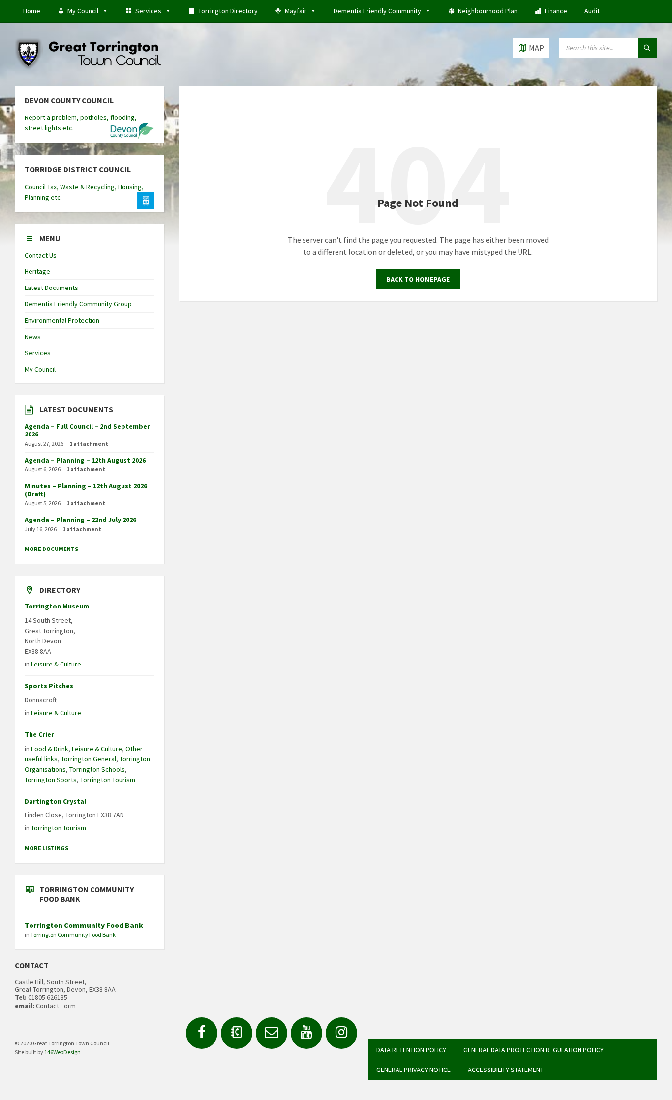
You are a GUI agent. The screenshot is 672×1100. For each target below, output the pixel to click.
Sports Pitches (49, 685)
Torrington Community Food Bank (84, 925)
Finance (556, 10)
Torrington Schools (97, 769)
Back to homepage (418, 279)
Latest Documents (51, 287)
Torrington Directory (228, 10)
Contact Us (41, 255)
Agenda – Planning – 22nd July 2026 (80, 519)
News (33, 336)
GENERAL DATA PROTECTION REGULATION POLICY (533, 1049)
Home (31, 10)
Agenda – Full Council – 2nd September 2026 (87, 430)
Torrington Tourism (107, 779)
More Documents (51, 548)
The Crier (39, 734)
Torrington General (88, 758)
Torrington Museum (57, 606)
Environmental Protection (62, 320)
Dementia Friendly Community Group (78, 303)
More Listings (46, 848)
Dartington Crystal (55, 801)
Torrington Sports (51, 779)
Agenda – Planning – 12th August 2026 (85, 460)
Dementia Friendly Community (377, 10)
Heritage (37, 271)
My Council (82, 10)
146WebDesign (62, 1052)
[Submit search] (647, 48)
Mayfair (295, 10)
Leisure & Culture (56, 664)
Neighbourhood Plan (488, 10)
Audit (592, 10)
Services (148, 10)
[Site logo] (88, 67)
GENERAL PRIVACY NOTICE (413, 1069)
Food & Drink (49, 748)
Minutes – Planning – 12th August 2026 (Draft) (86, 489)
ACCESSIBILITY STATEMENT (506, 1069)
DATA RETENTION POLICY (411, 1049)
